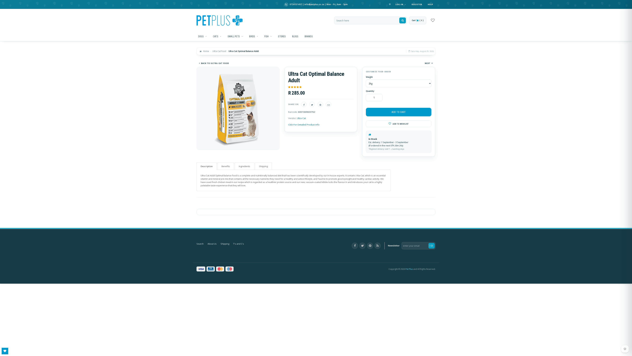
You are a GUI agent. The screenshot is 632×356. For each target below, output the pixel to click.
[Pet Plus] (220, 20)
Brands (309, 36)
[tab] (207, 166)
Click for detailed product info (303, 124)
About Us (212, 243)
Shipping (225, 243)
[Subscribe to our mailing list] (431, 246)
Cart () (417, 20)
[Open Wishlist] (5, 351)
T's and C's (238, 243)
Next (427, 63)
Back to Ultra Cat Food (215, 63)
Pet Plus (409, 269)
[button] (295, 87)
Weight (369, 77)
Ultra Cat (301, 118)
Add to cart (399, 112)
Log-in (399, 4)
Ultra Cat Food (219, 51)
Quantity (370, 91)
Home (206, 51)
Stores (282, 36)
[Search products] (402, 20)
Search (200, 243)
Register (417, 4)
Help (430, 4)
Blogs (295, 36)
